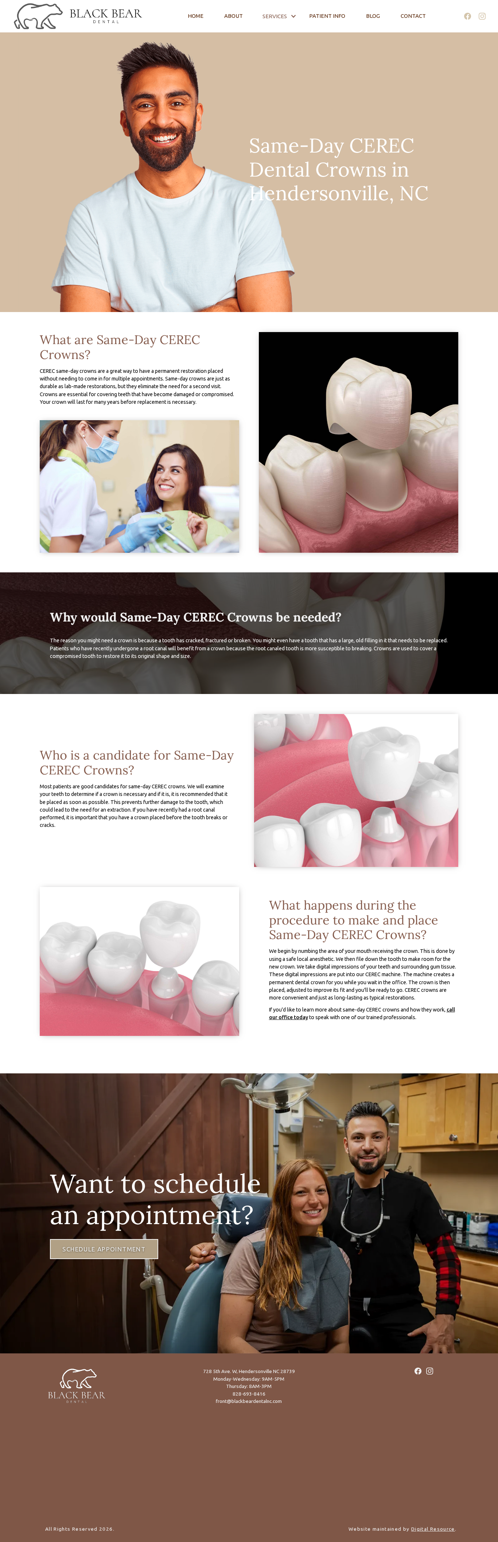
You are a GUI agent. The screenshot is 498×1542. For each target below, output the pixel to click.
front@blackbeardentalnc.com (249, 1401)
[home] (59, 16)
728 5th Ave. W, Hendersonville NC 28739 (249, 1371)
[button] (279, 16)
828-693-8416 (249, 1394)
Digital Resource (433, 1529)
